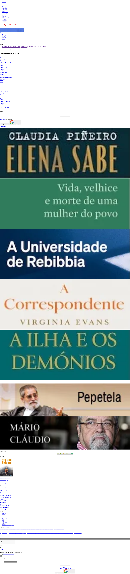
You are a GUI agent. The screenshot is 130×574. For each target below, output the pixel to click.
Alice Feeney (2, 499)
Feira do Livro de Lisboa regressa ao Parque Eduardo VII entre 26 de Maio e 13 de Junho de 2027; (20, 48)
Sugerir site (4, 524)
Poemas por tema (5, 12)
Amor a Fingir (3, 483)
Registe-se (4, 16)
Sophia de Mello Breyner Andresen (6, 59)
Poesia (3, 5)
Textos (3, 6)
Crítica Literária (3, 126)
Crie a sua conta (3, 119)
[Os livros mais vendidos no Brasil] (69, 454)
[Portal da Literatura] (8, 25)
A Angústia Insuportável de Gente (7, 62)
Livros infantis (4, 8)
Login (3, 15)
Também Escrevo (5, 7)
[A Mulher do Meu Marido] (5, 495)
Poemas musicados (5, 518)
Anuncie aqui (4, 522)
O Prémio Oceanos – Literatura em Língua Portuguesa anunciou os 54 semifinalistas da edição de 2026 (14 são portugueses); (24, 46)
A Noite (2, 86)
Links (3, 523)
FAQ (3, 521)
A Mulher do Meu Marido (5, 497)
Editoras (3, 514)
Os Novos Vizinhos (4, 487)
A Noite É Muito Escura (5, 91)
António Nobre (2, 69)
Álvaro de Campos (3, 64)
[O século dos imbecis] (4, 505)
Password (2, 113)
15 (7, 107)
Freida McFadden (3, 504)
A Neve (1, 82)
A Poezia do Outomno (5, 101)
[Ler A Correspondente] (65, 329)
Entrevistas (4, 513)
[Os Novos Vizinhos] (4, 485)
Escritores (4, 2)
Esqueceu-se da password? (65, 117)
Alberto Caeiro (2, 74)
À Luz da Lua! (3, 67)
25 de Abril (2, 57)
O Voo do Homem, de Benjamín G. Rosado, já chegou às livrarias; (15, 47)
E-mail (1, 111)
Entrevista (2, 381)
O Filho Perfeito (3, 502)
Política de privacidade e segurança (8, 525)
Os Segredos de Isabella (5, 478)
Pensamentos (4, 4)
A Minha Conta (4, 9)
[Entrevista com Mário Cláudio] (65, 449)
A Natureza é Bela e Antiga (6, 77)
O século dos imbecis (4, 507)
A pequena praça (4, 96)
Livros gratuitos (4, 515)
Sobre (3, 520)
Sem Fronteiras (3, 492)
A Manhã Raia (3, 72)
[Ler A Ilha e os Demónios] (65, 379)
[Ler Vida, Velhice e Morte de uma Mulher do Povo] (65, 228)
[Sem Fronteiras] (3, 490)
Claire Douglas (2, 489)
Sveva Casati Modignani (4, 480)
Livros (3, 3)
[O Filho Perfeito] (3, 500)
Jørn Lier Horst (2, 494)
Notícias (3, 519)
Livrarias (3, 516)
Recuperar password (5, 17)
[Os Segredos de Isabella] (7, 476)
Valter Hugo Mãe (3, 509)
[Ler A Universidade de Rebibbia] (65, 278)
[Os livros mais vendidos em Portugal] (61, 454)
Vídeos (3, 517)
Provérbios (4, 37)
